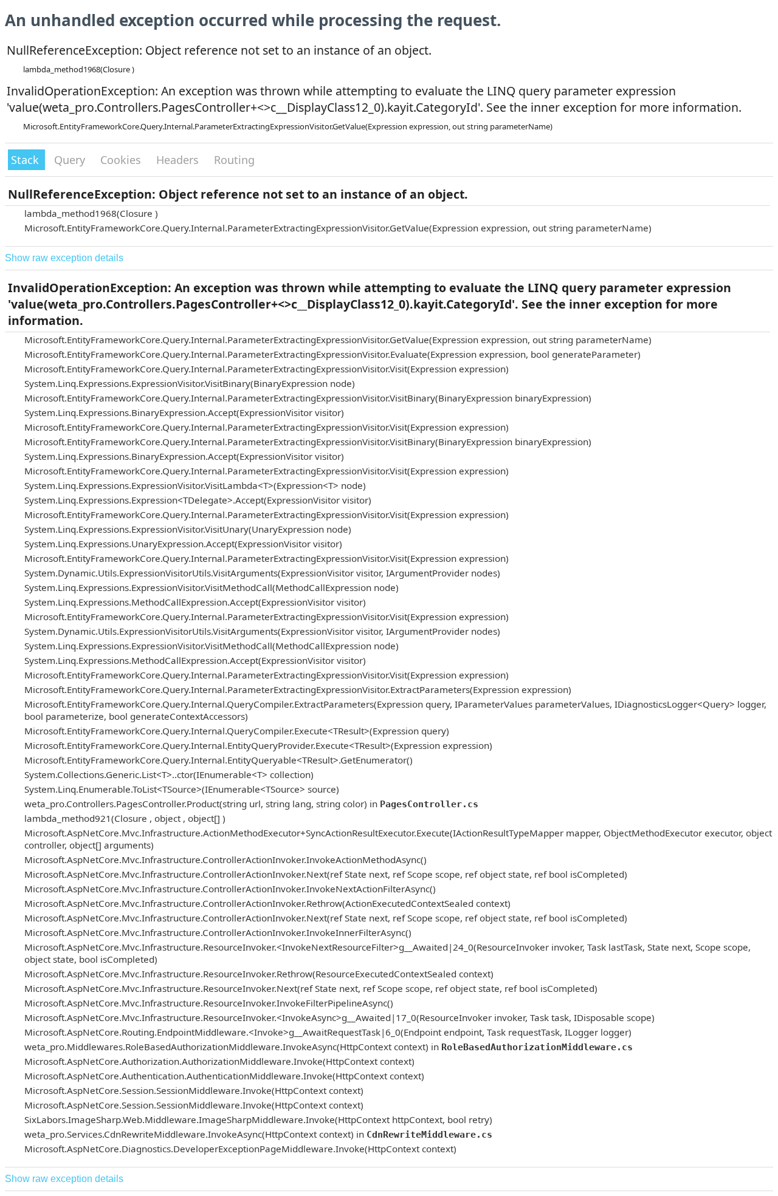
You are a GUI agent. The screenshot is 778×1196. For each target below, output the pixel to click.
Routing (234, 159)
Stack (26, 159)
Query (71, 159)
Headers (179, 159)
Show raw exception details (64, 258)
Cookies (122, 159)
